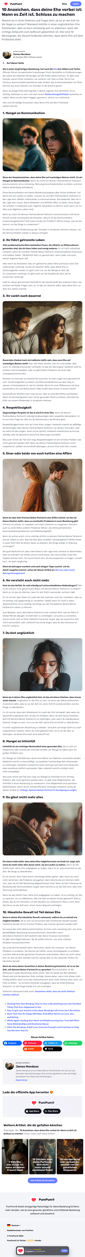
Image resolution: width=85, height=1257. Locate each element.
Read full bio (21, 1080)
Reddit (31, 1049)
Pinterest (32, 1043)
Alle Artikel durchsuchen (42, 1180)
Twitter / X (52, 1043)
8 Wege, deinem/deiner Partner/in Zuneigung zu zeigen (48, 790)
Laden (76, 4)
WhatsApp (72, 1043)
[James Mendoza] (7, 54)
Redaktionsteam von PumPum (20, 1230)
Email (50, 1049)
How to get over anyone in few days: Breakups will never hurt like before (43, 1010)
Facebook (12, 1043)
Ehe (55, 69)
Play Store (53, 1111)
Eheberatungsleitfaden (57, 94)
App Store (34, 1111)
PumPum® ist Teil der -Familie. (24, 1240)
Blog (64, 4)
